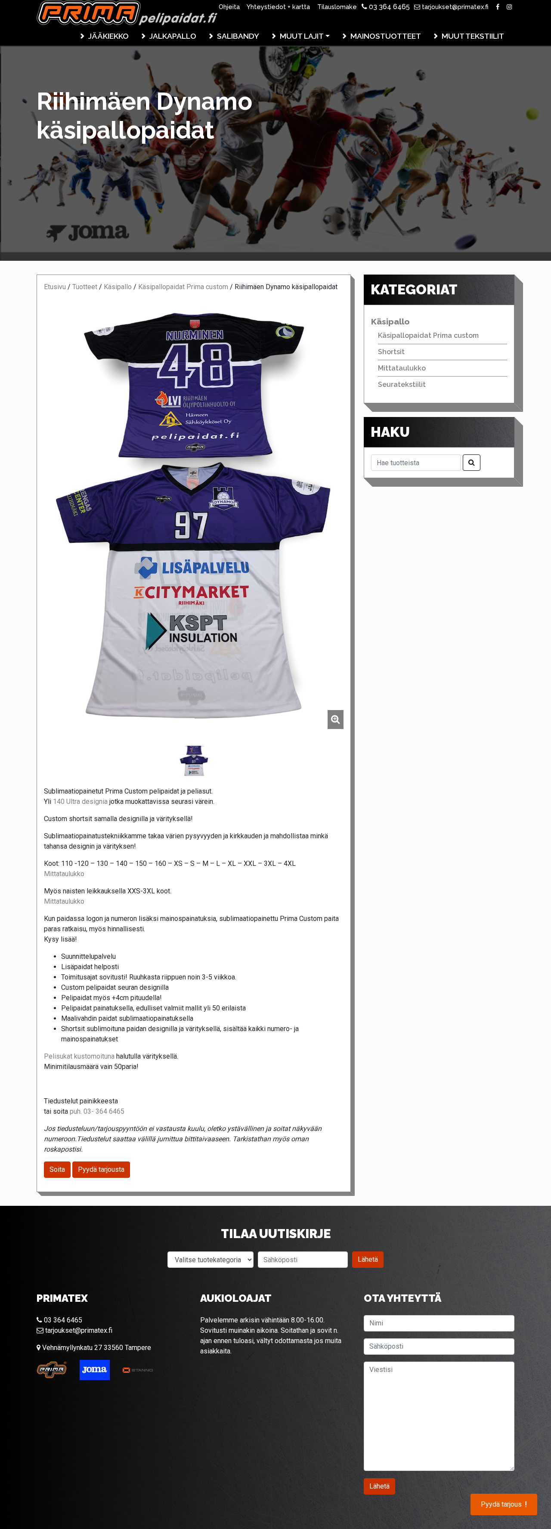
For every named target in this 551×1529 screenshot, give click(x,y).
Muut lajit (302, 35)
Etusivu (55, 287)
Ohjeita (229, 6)
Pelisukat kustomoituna (79, 1056)
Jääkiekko (108, 35)
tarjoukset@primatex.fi (454, 6)
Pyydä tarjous (504, 1504)
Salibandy (238, 35)
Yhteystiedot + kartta (278, 6)
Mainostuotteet (385, 35)
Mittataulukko (64, 874)
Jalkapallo (172, 35)
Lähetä (368, 1259)
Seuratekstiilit (402, 384)
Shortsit (391, 352)
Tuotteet (84, 287)
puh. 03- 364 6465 (97, 1111)
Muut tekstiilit (473, 35)
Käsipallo (118, 287)
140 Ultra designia (80, 801)
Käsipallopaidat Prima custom (183, 287)
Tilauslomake (337, 6)
